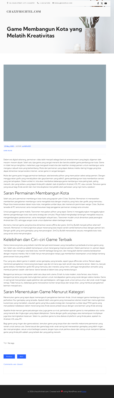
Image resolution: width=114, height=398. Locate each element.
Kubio (83, 391)
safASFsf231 (26, 146)
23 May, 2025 (9, 146)
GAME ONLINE (8, 151)
